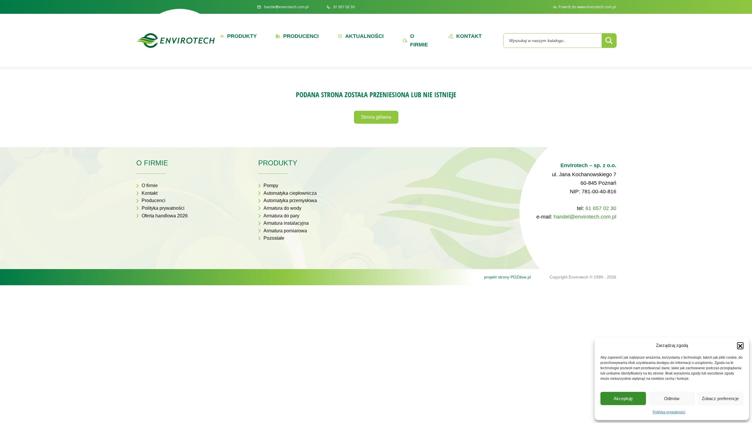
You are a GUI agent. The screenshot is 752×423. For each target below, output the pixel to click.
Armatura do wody (282, 208)
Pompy (270, 185)
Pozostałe (273, 238)
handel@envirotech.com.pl (585, 217)
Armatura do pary (281, 215)
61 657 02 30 (600, 208)
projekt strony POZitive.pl (507, 277)
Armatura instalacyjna (286, 223)
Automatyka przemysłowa (290, 200)
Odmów (671, 398)
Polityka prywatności (669, 412)
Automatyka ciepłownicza (290, 193)
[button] (740, 345)
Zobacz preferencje (720, 398)
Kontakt (149, 193)
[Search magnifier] (609, 40)
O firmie (150, 185)
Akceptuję (623, 398)
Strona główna (376, 117)
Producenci (153, 200)
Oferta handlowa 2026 (165, 215)
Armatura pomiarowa (285, 230)
